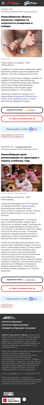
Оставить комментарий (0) (22, 119)
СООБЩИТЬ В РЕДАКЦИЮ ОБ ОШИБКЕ (19, 328)
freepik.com (5, 59)
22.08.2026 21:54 (7, 147)
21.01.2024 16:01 (7, 9)
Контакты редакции (12, 322)
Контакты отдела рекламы (15, 325)
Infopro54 (26, 206)
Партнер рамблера (21, 394)
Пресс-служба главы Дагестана (14, 193)
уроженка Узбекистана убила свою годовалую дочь (19, 97)
